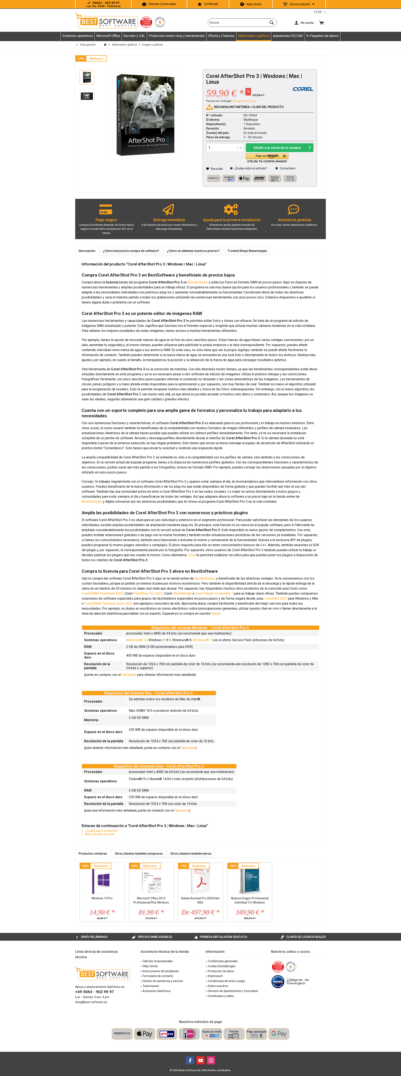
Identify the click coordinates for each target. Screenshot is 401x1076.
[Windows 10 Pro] (102, 879)
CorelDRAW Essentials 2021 (102, 593)
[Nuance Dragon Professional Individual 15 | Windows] (250, 879)
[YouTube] (200, 1060)
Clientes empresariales (158, 961)
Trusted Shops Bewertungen (247, 251)
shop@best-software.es (91, 1002)
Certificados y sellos (221, 996)
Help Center (254, 4)
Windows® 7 (202, 640)
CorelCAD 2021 (276, 598)
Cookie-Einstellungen (222, 966)
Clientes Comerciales (162, 4)
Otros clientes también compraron (139, 853)
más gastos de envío (244, 101)
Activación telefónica (156, 991)
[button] (267, 157)
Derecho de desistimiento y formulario (233, 991)
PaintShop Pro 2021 (148, 593)
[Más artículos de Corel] (303, 89)
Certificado (211, 4)
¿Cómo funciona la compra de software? (131, 251)
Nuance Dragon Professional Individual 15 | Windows (250, 900)
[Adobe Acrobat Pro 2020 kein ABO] (200, 879)
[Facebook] (190, 1060)
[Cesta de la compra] (321, 22)
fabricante (129, 675)
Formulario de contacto (158, 976)
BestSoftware (198, 282)
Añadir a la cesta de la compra (277, 148)
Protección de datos (221, 971)
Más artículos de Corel (99, 834)
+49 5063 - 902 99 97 (94, 991)
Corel (191, 555)
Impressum (215, 976)
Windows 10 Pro (102, 898)
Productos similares (93, 853)
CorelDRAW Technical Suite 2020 (108, 603)
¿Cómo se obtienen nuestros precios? (193, 251)
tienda (215, 613)
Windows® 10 (136, 640)
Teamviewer (151, 986)
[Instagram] (211, 1060)
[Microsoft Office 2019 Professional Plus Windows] (151, 879)
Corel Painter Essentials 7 (214, 593)
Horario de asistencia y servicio (163, 981)
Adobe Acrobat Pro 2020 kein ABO (200, 900)
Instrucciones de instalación (161, 971)
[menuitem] (321, 22)
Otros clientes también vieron (190, 853)
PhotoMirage (182, 593)
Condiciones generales (223, 961)
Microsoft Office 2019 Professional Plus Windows (151, 900)
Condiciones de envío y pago (226, 981)
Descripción (87, 251)
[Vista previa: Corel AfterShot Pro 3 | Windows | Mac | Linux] (87, 77)
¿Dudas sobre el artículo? (250, 168)
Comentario (287, 168)
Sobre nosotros (218, 986)
